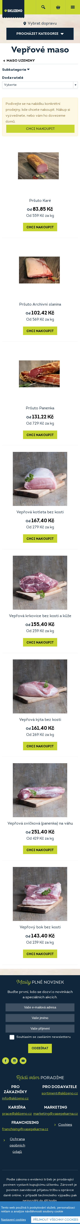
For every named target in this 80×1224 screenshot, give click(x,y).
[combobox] (40, 85)
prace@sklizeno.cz (17, 1114)
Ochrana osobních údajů (17, 1145)
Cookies (65, 1125)
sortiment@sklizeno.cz (60, 1093)
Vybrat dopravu (42, 24)
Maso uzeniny (20, 60)
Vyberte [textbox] (10, 85)
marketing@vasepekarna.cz (55, 1114)
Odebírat (40, 1048)
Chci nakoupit (40, 129)
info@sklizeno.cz (15, 1098)
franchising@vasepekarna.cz (25, 1129)
